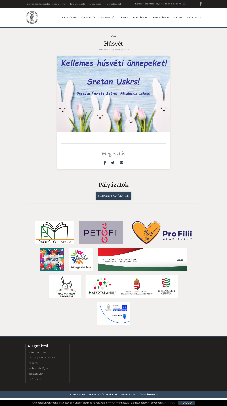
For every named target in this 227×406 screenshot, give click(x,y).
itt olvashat (168, 402)
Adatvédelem (77, 394)
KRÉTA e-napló (77, 4)
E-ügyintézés (95, 4)
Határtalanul (34, 379)
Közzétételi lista (148, 394)
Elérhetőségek (114, 4)
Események (140, 17)
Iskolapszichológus (38, 368)
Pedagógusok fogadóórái (41, 357)
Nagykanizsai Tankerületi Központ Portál (45, 4)
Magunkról (107, 17)
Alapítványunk (35, 373)
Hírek (124, 17)
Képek (178, 17)
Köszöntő (87, 17)
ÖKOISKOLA (194, 17)
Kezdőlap (69, 17)
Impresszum (128, 394)
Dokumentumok (37, 352)
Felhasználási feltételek (102, 394)
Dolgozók (33, 363)
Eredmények (161, 17)
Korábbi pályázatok (113, 195)
